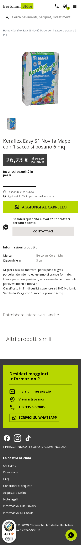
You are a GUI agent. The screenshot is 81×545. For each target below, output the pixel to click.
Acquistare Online (15, 493)
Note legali (10, 499)
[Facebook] (7, 438)
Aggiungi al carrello (44, 207)
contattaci (43, 231)
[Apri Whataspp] (71, 535)
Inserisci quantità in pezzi (18, 173)
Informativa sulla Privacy (19, 506)
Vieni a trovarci (31, 399)
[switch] (9, 539)
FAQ (6, 479)
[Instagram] (17, 438)
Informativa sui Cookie (18, 513)
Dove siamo (11, 472)
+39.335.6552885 (31, 407)
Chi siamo (9, 466)
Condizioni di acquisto (17, 486)
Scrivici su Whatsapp (37, 417)
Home (6, 30)
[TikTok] (28, 438)
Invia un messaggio (34, 391)
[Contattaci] (57, 7)
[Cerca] (7, 17)
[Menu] (74, 7)
